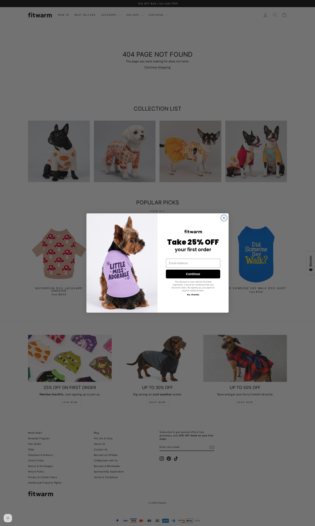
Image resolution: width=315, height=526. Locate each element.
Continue (193, 274)
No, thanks (193, 294)
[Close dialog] (224, 218)
